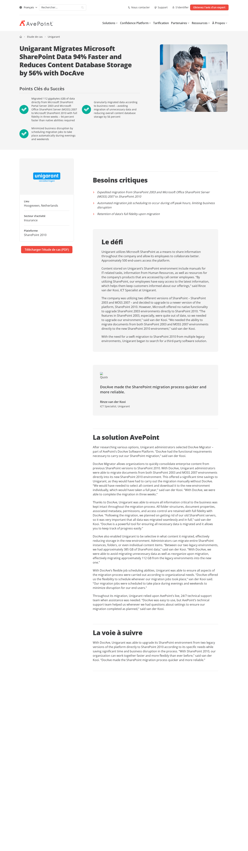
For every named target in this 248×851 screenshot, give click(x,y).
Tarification (161, 23)
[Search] (82, 7)
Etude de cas (35, 36)
